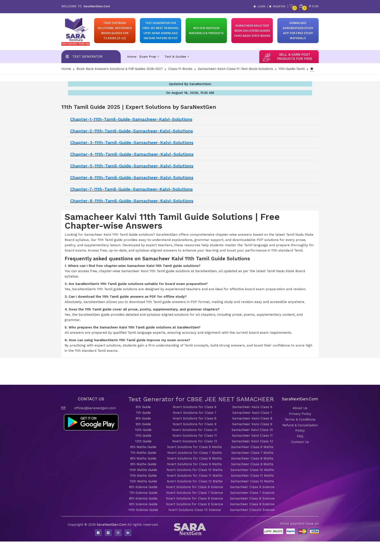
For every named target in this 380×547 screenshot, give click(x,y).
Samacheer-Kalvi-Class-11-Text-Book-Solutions (235, 69)
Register (278, 6)
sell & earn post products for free (294, 57)
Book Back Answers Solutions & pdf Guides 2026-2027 (120, 69)
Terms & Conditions (300, 419)
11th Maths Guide (143, 476)
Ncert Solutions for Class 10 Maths (194, 470)
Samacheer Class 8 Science (252, 498)
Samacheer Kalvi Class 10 (252, 430)
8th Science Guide (143, 498)
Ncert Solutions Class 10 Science (194, 510)
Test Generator (87, 56)
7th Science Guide (143, 493)
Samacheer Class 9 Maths (252, 464)
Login (260, 6)
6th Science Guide (143, 487)
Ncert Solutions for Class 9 (194, 424)
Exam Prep (148, 56)
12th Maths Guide (143, 481)
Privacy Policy (300, 414)
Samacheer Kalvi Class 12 (252, 441)
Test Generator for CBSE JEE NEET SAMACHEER (201, 399)
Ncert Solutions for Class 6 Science (194, 487)
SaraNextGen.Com (112, 525)
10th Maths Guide (143, 470)
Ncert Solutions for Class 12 (194, 441)
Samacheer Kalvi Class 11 (252, 436)
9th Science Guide (143, 504)
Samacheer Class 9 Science (252, 504)
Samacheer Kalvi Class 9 (252, 424)
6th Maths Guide (143, 447)
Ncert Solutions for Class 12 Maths (195, 481)
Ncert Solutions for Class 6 (194, 407)
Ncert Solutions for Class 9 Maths (194, 464)
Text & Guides (175, 56)
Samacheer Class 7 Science (252, 493)
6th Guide (143, 407)
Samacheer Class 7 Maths (252, 453)
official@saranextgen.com (95, 408)
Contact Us (300, 442)
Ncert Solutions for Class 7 (194, 413)
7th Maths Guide (143, 453)
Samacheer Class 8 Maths (252, 458)
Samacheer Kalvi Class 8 (252, 418)
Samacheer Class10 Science (252, 510)
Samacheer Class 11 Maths (252, 476)
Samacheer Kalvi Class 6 (252, 407)
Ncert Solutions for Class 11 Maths (194, 476)
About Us (300, 408)
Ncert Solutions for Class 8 (194, 418)
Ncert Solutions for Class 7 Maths (194, 453)
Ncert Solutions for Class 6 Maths (194, 447)
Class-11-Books (180, 69)
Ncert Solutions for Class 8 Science (194, 498)
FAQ (300, 436)
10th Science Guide (143, 510)
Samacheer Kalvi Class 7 (252, 413)
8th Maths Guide (143, 458)
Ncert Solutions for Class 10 (194, 430)
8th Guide (143, 418)
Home (131, 56)
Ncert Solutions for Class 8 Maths (194, 458)
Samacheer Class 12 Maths (252, 481)
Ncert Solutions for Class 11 (194, 436)
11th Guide (143, 436)
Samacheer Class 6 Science (252, 487)
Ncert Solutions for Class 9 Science (194, 504)
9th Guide (143, 424)
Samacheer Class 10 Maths (252, 470)
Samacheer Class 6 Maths (252, 447)
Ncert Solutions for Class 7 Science (194, 493)
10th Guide (143, 430)
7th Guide (143, 413)
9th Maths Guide (143, 464)
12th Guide (143, 441)
